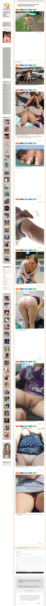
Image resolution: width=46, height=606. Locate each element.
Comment (17, 555)
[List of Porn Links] (6, 150)
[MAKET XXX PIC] (6, 341)
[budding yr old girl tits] (6, 377)
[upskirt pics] (6, 258)
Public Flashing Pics (5, 101)
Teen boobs (7, 196)
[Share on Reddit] (17, 9)
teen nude (7, 430)
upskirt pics (6, 261)
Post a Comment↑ (39, 32)
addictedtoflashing (19, 548)
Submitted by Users (5, 24)
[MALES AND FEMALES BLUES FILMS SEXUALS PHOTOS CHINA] (6, 348)
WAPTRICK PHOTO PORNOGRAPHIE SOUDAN (7, 438)
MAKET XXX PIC (7, 344)
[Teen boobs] (6, 193)
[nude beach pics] (6, 121)
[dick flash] (6, 179)
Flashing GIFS (4, 89)
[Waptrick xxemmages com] (6, 312)
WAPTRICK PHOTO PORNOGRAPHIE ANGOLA (7, 374)
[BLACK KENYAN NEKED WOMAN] (6, 406)
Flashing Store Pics (5, 90)
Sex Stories (4, 108)
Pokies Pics (4, 98)
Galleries (4, 25)
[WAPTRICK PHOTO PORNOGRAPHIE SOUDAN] (6, 434)
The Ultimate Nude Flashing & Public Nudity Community (6, 14)
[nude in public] (6, 237)
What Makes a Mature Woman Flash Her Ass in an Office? (6, 273)
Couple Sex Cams (30, 59)
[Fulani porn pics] (6, 305)
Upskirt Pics (4, 112)
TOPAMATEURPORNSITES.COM (27, 0)
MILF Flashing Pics (5, 94)
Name (17, 565)
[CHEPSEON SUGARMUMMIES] (6, 298)
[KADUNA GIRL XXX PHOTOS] (6, 420)
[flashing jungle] (6, 165)
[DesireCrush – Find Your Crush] (7, 37)
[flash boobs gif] (6, 208)
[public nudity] (6, 229)
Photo (5, 275)
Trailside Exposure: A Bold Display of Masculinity (6, 284)
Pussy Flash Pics (5, 105)
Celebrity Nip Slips (31, 590)
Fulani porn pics (7, 308)
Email (17, 568)
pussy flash (7, 218)
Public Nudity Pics (5, 102)
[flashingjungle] (6, 136)
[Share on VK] (30, 9)
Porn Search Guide (7, 146)
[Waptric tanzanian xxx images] (6, 384)
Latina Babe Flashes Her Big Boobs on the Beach (6, 278)
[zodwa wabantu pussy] (6, 186)
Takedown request (30, 600)
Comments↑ (40, 140)
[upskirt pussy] (6, 201)
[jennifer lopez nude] (6, 222)
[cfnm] (6, 251)
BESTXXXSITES (21, 0)
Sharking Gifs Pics (5, 109)
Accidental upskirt (7, 160)
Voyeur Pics (4, 113)
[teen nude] (6, 427)
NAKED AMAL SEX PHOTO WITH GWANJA (7, 323)
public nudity (6, 232)
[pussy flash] (6, 215)
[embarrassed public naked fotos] (6, 362)
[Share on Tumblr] (22, 9)
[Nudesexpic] (6, 327)
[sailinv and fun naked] (6, 355)
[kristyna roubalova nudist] (6, 398)
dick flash (7, 182)
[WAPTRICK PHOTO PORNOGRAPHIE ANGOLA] (6, 370)
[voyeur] (6, 244)
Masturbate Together (35, 0)
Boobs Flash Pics (5, 86)
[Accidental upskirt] (6, 157)
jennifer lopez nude (7, 225)
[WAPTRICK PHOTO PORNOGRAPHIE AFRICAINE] (6, 413)
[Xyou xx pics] (6, 391)
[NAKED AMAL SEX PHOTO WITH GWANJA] (6, 319)
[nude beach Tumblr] (6, 129)
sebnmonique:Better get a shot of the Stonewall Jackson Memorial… (26, 547)
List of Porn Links (7, 153)
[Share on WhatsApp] (35, 9)
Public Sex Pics (5, 104)
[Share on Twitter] (26, 9)
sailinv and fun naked (6, 358)
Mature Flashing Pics (5, 93)
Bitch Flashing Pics (5, 85)
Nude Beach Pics (5, 97)
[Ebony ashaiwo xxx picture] (6, 334)
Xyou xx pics (6, 394)
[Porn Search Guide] (6, 143)
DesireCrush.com (41, 0)
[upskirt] (6, 172)
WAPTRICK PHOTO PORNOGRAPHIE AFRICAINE (7, 417)
